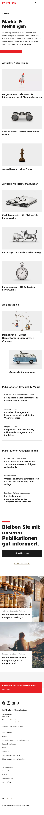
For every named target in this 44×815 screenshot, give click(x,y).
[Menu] (40, 3)
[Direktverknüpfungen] (31, 3)
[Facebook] (3, 703)
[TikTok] (18, 703)
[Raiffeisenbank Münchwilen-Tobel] (9, 3)
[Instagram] (8, 703)
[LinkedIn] (13, 703)
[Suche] (35, 3)
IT (11, 799)
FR (7, 799)
